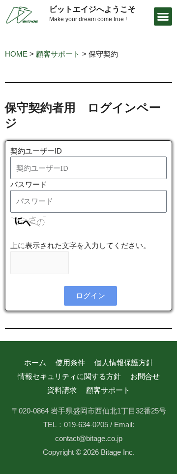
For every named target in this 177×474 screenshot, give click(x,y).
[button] (163, 16)
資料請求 (62, 390)
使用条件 (70, 362)
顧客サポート (108, 390)
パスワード (28, 184)
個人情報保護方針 (123, 362)
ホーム (35, 362)
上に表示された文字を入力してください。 (80, 245)
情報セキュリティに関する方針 (69, 376)
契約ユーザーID (36, 151)
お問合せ (145, 376)
